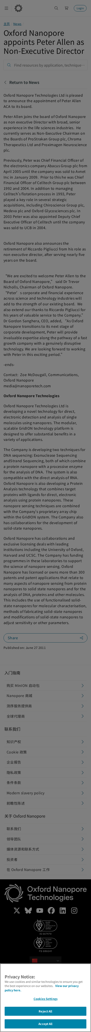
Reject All (45, 1011)
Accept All (45, 1024)
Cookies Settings (45, 999)
